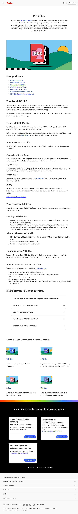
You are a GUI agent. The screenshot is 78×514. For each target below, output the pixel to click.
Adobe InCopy (25, 135)
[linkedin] (34, 505)
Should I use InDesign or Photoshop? (25, 326)
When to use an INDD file (18, 87)
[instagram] (27, 505)
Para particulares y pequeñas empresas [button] (14, 477)
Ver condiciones (14, 453)
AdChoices (24, 510)
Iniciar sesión (72, 3)
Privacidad (29, 508)
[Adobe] (10, 3)
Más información (56, 431)
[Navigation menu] (3, 3)
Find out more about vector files (16, 197)
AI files (8, 388)
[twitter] (30, 505)
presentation (39, 178)
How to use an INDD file (17, 85)
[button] (64, 3)
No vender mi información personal (11, 510)
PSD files (9, 359)
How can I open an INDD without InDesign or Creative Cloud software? (36, 298)
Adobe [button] (5, 494)
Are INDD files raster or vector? (23, 312)
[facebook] (24, 505)
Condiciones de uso (37, 508)
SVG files (44, 388)
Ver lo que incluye (46, 431)
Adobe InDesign (26, 20)
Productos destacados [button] (9, 498)
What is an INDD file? (17, 80)
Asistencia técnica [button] (8, 490)
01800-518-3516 (47, 467)
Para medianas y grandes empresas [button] (13, 481)
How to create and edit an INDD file (21, 92)
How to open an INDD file (18, 89)
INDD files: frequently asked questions (22, 94)
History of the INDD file (17, 83)
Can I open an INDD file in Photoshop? (25, 305)
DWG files (44, 359)
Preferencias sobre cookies (50, 508)
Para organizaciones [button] (8, 485)
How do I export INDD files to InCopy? (25, 319)
